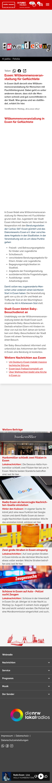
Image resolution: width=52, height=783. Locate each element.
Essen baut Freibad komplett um (26, 368)
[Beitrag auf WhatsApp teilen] (14, 71)
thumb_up (46, 776)
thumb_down (36, 776)
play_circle (41, 776)
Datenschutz (22, 735)
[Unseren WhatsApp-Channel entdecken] (2, 745)
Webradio (7, 654)
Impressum (7, 735)
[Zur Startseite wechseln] (8, 5)
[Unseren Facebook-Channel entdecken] (7, 745)
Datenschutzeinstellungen (14, 740)
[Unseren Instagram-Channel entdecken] (11, 745)
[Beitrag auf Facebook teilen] (19, 71)
